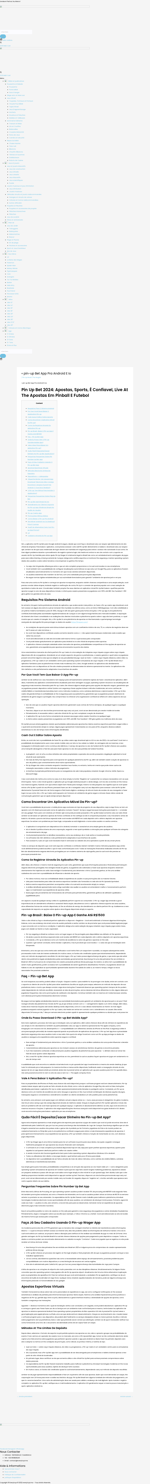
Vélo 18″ (10, 311)
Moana (9, 297)
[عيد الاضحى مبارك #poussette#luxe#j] (28, 1408)
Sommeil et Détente (15, 121)
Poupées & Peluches (14, 206)
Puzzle (11, 183)
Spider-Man (11, 265)
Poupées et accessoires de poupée (23, 208)
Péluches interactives (17, 211)
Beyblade (10, 288)
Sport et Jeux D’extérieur (16, 248)
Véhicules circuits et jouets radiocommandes (24, 194)
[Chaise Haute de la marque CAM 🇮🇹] (65, 1408)
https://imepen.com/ (79, 622)
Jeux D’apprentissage (17, 109)
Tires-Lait (12, 146)
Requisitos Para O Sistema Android (41, 408)
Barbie (9, 282)
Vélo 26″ (10, 319)
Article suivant (126, 1396)
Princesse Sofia (12, 294)
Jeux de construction (17, 169)
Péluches (12, 214)
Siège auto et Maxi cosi (16, 95)
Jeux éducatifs (14, 177)
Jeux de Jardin (12, 226)
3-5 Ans (10, 340)
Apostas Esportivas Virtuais (38, 468)
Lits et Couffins (15, 126)
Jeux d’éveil (11, 98)
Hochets (12, 112)
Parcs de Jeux (14, 135)
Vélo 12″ (10, 302)
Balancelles (13, 129)
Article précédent (24, 1396)
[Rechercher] (3, 36)
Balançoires (13, 231)
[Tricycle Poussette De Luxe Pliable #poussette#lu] (47, 1409)
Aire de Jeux (11, 251)
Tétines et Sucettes (16, 155)
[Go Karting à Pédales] (140, 1406)
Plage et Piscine (13, 240)
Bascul (11, 237)
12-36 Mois (11, 337)
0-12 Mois (10, 334)
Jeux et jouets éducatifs (16, 166)
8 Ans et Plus (12, 345)
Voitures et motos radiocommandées (23, 200)
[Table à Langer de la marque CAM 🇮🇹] (84, 1408)
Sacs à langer (14, 92)
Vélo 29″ (10, 325)
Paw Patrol (11, 291)
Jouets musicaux (15, 191)
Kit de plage (13, 243)
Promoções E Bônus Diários (38, 516)
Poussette (13, 87)
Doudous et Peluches (17, 115)
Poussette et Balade (15, 84)
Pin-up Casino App (35, 513)
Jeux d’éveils (14, 172)
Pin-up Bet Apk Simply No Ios (38, 502)
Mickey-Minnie (12, 268)
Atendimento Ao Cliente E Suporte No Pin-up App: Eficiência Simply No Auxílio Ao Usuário (41, 507)
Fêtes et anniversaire (15, 220)
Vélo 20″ (10, 314)
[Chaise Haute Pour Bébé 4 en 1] (103, 1408)
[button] (75, 78)
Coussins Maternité (16, 132)
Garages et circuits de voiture (20, 197)
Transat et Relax (15, 124)
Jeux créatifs (14, 174)
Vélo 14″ (10, 305)
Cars (9, 274)
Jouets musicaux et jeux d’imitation (20, 186)
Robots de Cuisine (16, 160)
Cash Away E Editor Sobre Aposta (40, 417)
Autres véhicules (15, 203)
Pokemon (10, 263)
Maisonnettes (14, 234)
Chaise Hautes (14, 143)
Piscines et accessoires (18, 245)
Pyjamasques (12, 271)
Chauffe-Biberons (16, 152)
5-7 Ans (10, 342)
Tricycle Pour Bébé (16, 104)
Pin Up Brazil (27, 377)
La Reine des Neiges (14, 260)
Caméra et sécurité (16, 138)
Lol (8, 257)
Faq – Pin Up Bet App (35, 437)
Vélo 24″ (10, 316)
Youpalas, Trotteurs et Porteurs (21, 101)
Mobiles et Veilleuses (17, 118)
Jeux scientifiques (16, 180)
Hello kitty (10, 285)
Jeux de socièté (13, 217)
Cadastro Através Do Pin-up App (40, 536)
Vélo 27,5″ (10, 322)
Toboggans (13, 228)
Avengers (10, 277)
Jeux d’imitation (15, 189)
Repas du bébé (13, 140)
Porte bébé (13, 90)
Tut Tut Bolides (12, 280)
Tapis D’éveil (13, 107)
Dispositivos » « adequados (38, 476)
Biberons (12, 149)
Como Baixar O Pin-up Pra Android (40, 519)
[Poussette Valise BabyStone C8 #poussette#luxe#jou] (9, 1409)
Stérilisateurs (14, 157)
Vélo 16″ (10, 308)
